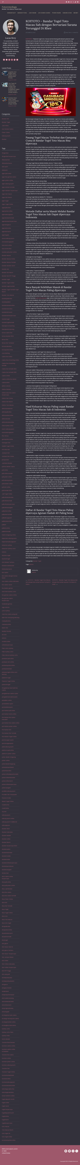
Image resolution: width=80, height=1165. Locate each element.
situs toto (5, 916)
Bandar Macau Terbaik (9, 262)
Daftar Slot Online (7, 398)
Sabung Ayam (6, 136)
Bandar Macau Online (8, 259)
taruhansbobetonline (8, 1085)
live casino (5, 572)
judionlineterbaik (7, 501)
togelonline (5, 1116)
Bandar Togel (37, 561)
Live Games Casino (7, 129)
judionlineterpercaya (8, 504)
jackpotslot (5, 460)
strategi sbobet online (8, 1022)
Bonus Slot (5, 339)
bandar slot (5, 269)
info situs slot (6, 449)
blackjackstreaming (8, 329)
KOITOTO (29, 39)
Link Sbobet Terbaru (8, 562)
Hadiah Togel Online (8, 446)
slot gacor (5, 943)
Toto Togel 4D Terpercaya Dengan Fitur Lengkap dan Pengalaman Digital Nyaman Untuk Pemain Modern (13, 88)
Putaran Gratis (6, 798)
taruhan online (6, 1058)
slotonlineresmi (6, 1005)
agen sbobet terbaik (8, 187)
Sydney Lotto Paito (7, 1032)
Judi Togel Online (7, 494)
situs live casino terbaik (9, 896)
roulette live (5, 805)
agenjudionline (6, 208)
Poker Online (6, 132)
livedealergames (7, 604)
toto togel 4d (6, 1133)
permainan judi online (8, 710)
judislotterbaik (6, 531)
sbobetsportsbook (7, 866)
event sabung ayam (8, 429)
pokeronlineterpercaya (9, 784)
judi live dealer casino (8, 467)
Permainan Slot (6, 730)
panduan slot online (8, 662)
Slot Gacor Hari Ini (7, 947)
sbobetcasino (6, 849)
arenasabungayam (8, 242)
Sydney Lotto (6, 1029)
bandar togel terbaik (8, 286)
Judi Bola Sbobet (7, 463)
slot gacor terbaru (7, 950)
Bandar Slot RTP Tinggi (8, 276)
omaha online (6, 641)
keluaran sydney (7, 545)
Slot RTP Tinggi (6, 971)
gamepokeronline (7, 439)
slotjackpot (5, 991)
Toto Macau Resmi (7, 1130)
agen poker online (7, 180)
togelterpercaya (7, 1123)
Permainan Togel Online (9, 736)
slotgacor (5, 984)
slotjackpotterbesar (8, 995)
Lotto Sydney (6, 611)
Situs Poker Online (7, 899)
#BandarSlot (6, 160)
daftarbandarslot (7, 408)
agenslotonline (6, 228)
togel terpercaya (7, 1109)
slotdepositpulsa (7, 978)
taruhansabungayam (8, 1082)
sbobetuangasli (6, 870)
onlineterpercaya (7, 645)
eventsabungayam (8, 432)
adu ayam (5, 167)
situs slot (4, 902)
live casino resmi (7, 585)
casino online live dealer (9, 379)
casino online (6, 376)
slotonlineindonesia (8, 1001)
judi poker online (7, 477)
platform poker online (8, 754)
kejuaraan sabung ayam (9, 538)
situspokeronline (7, 930)
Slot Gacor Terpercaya (9, 954)
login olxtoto (5, 607)
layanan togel (6, 555)
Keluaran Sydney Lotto (9, 548)
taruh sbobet (6, 1039)
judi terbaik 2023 (7, 490)
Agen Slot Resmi (7, 197)
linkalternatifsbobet (8, 566)
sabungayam (6, 825)
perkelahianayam (7, 707)
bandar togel (6, 279)
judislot (4, 525)
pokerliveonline (6, 771)
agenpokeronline (7, 211)
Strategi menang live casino (10, 1018)
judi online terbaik (7, 473)
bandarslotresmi (7, 312)
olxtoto (4, 638)
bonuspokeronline (7, 350)
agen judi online (6, 173)
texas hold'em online (8, 1096)
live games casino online (9, 595)
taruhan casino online (8, 1046)
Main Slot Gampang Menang (10, 617)
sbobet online (6, 839)
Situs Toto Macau (7, 919)
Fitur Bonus (5, 436)
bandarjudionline (7, 298)
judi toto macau (41, 298)
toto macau (5, 1126)
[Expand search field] (3, 2)
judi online (5, 470)
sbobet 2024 (6, 829)
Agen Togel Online (7, 204)
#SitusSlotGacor (7, 163)
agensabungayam (7, 214)
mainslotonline (6, 624)
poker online (6, 760)
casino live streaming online (10, 360)
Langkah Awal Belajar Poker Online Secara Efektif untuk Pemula (12, 75)
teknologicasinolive (8, 1092)
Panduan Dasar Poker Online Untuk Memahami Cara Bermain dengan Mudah (13, 101)
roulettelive (5, 808)
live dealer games (7, 588)
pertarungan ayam (8, 740)
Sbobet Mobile (6, 835)
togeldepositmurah (8, 1113)
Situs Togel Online (7, 913)
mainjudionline (6, 621)
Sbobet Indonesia (7, 832)
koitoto (31, 564)
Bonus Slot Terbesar (8, 343)
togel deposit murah (8, 1099)
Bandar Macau (6, 255)
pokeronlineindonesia (8, 777)
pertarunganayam (7, 743)
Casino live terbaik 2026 (9, 372)
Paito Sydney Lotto (7, 652)
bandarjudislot (6, 302)
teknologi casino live (8, 1089)
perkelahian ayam (7, 704)
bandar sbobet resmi (8, 266)
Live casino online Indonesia (10, 581)
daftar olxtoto (6, 386)
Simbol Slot (5, 873)
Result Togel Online (8, 801)
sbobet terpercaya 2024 (9, 846)
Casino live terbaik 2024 (9, 369)
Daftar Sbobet (6, 389)
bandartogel (6, 319)
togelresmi (5, 1120)
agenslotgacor (6, 225)
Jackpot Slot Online (8, 456)
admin (34, 572)
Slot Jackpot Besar (8, 957)
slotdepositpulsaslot (8, 981)
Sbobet (4, 139)
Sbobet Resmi (6, 842)
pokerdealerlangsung (8, 764)
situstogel (5, 940)
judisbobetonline (7, 521)
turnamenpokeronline (8, 1140)
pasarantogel (6, 684)
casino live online (7, 357)
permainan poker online (9, 726)
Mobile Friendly (6, 631)
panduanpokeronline (8, 665)
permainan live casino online (10, 723)
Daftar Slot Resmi (7, 402)
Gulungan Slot (6, 443)
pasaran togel (6, 678)
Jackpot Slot (6, 453)
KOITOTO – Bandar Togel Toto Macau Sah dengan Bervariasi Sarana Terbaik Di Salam (38, 582)
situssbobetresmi (7, 933)
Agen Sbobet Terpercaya (10, 190)
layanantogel (6, 559)
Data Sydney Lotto (7, 426)
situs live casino (6, 892)
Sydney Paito (6, 1036)
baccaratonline (6, 249)
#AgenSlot (5, 153)
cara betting (6, 353)
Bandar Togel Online (8, 283)
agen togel (5, 201)
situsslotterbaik (6, 937)
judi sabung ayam (7, 480)
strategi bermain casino (9, 1015)
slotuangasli (5, 1012)
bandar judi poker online (9, 252)
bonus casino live (7, 333)
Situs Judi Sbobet (7, 889)
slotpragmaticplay (7, 1008)
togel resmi (5, 1106)
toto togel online (7, 1137)
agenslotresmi (6, 231)
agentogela (5, 235)
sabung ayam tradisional (9, 822)
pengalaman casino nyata (10, 693)
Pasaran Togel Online (8, 681)
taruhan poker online (8, 1062)
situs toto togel (6, 923)
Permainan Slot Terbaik (9, 733)
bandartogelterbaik (8, 322)
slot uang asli (6, 974)
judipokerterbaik (7, 514)
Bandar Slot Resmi (7, 272)
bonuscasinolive (7, 346)
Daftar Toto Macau (8, 405)
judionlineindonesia (7, 497)
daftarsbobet (6, 419)
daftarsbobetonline (8, 422)
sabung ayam (6, 815)
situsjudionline (6, 926)
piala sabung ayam (8, 747)
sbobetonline (6, 859)
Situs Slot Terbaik (7, 906)
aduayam (5, 170)
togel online (5, 1103)
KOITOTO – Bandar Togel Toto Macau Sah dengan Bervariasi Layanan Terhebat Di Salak (64, 582)
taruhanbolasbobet (8, 1075)
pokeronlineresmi (7, 781)
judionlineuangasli (7, 507)
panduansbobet (7, 669)
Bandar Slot (5, 119)
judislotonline (6, 528)
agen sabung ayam (8, 184)
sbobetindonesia (7, 853)
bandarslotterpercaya (9, 316)
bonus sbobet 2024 (8, 336)
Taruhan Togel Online (8, 1072)
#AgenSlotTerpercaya (9, 156)
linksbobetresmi (7, 569)
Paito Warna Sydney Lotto (10, 655)
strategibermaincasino (9, 1025)
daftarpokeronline (7, 415)
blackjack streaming (8, 326)
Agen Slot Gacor (7, 194)
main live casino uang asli (9, 614)
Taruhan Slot (6, 1068)
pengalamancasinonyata (9, 697)
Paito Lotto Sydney (7, 648)
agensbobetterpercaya (9, 221)
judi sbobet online (7, 484)
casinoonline (6, 382)
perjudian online (7, 700)
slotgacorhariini (6, 988)
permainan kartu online (9, 714)
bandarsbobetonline (8, 305)
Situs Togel (5, 909)
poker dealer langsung (9, 757)
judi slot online (6, 487)
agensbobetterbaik (8, 218)
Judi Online (5, 126)
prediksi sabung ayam (8, 791)
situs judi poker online (8, 885)
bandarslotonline (7, 309)
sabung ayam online (8, 818)
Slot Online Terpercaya (9, 967)
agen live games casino (9, 177)
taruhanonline (6, 1079)
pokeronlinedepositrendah (10, 774)
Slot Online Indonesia (8, 964)
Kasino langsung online (9, 535)
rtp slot (4, 812)
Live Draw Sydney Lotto (9, 591)
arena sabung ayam (8, 238)
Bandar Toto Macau (8, 295)
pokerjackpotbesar (8, 767)
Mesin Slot (5, 628)
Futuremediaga (9, 7)
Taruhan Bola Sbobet (8, 1042)
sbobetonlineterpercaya (9, 863)
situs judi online (6, 882)
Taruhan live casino (8, 1055)
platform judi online (8, 750)
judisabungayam (7, 518)
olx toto (4, 635)
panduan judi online (8, 658)
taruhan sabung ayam (8, 1065)
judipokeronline (6, 511)
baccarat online (7, 245)
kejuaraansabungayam (9, 542)
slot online (5, 960)
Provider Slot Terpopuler (9, 794)
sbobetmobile (6, 856)
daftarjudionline (6, 412)
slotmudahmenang (8, 998)
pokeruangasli (6, 788)
